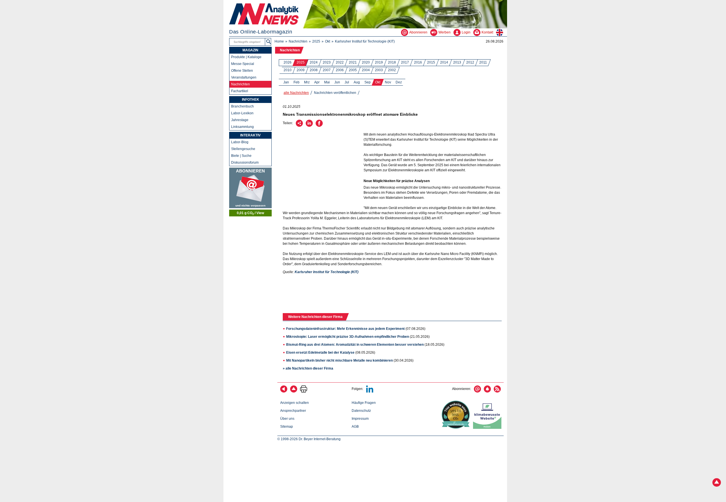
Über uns (287, 419)
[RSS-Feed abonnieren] (497, 391)
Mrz (307, 82)
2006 (340, 70)
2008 (314, 70)
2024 (314, 62)
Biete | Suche (241, 156)
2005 (353, 70)
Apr (317, 82)
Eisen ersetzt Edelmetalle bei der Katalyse (320, 353)
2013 (457, 62)
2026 (288, 62)
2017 (405, 62)
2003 (379, 70)
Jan (286, 82)
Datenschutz (361, 411)
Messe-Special (242, 64)
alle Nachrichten (296, 93)
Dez (399, 82)
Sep (367, 82)
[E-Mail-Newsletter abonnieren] (477, 391)
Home (279, 41)
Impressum (360, 419)
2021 (353, 62)
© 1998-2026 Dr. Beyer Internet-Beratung (309, 439)
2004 (366, 70)
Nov (388, 82)
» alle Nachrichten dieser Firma (308, 368)
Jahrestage (239, 120)
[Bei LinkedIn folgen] (369, 391)
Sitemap (286, 427)
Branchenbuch (242, 106)
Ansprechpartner (293, 411)
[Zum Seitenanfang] (293, 391)
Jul (347, 82)
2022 (340, 62)
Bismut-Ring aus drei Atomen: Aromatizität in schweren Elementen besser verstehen (355, 345)
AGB (355, 427)
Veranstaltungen (243, 77)
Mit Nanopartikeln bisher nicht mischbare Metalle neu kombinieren (339, 360)
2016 (418, 62)
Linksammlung (242, 127)
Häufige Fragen (364, 403)
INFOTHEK (250, 100)
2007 (327, 70)
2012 (470, 62)
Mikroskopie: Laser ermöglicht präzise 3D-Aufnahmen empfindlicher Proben (347, 337)
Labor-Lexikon (242, 113)
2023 (327, 62)
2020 (366, 62)
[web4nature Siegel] (457, 428)
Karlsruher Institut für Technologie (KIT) (365, 41)
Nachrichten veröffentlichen (335, 93)
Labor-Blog (239, 142)
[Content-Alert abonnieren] (487, 391)
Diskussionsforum (245, 162)
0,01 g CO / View (250, 213)
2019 (379, 62)
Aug (357, 82)
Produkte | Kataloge (246, 57)
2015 (431, 62)
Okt (327, 41)
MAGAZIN (250, 50)
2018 (392, 62)
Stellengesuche (243, 149)
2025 (316, 41)
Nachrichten (298, 41)
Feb (296, 82)
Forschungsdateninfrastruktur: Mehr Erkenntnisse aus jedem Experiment (345, 329)
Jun (337, 82)
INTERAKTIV (250, 135)
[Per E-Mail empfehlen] (299, 126)
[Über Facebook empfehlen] (319, 126)
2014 (444, 62)
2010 (288, 70)
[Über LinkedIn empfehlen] (309, 126)
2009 (301, 70)
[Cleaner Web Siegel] (488, 428)
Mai (327, 82)
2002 (392, 70)
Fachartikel (239, 91)
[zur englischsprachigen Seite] (501, 32)
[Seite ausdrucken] (303, 391)
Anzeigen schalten (294, 403)
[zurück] (283, 391)
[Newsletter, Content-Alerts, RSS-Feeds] (250, 188)
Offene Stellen (242, 71)
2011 (483, 62)
